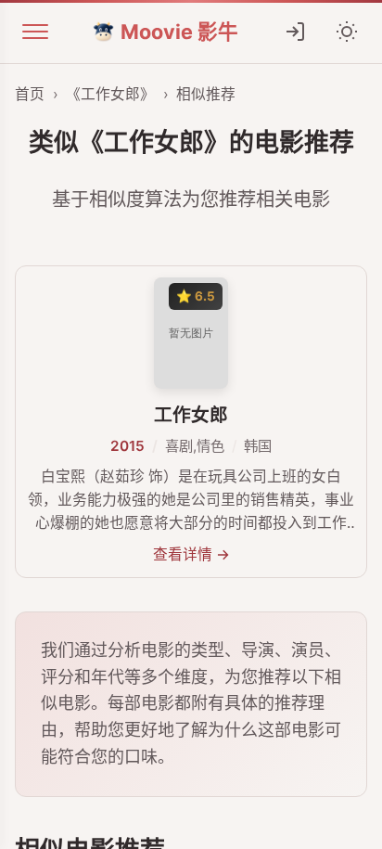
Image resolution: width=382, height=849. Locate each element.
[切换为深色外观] (346, 31)
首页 (30, 94)
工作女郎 (191, 415)
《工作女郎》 (110, 94)
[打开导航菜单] (35, 31)
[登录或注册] (294, 31)
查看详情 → (191, 554)
